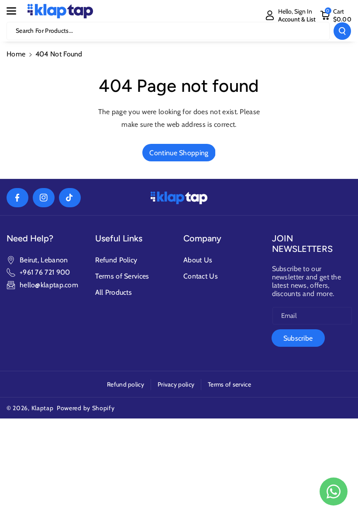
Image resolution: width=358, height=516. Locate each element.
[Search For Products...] (342, 31)
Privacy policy (176, 384)
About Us (197, 260)
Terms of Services (122, 276)
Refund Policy (116, 260)
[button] (16, 11)
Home (16, 54)
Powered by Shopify (86, 408)
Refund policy (125, 384)
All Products (113, 292)
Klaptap (42, 408)
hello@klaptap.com (49, 285)
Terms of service (229, 384)
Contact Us (200, 276)
